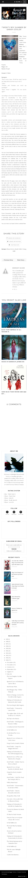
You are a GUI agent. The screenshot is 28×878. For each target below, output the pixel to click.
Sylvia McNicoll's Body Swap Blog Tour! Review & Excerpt (18, 586)
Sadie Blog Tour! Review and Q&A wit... (14, 392)
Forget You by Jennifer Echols (15, 743)
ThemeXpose (4, 874)
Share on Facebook (14, 238)
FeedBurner (17, 551)
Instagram (14, 514)
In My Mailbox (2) (11, 822)
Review (12, 249)
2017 (7, 644)
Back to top (21, 876)
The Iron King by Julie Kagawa (15, 705)
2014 (7, 651)
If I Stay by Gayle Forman (14, 814)
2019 (7, 639)
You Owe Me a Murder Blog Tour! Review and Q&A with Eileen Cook (17, 562)
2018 (7, 641)
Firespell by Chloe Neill (13, 796)
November (10, 664)
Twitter (7, 514)
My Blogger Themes (12, 872)
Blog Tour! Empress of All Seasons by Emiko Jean (17, 574)
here (24, 223)
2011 (7, 658)
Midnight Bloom (18, 268)
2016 (7, 646)
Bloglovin (20, 514)
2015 (7, 648)
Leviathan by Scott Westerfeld (15, 727)
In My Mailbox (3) (12, 730)
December (10, 662)
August (9, 671)
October (9, 667)
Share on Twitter (15, 241)
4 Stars (8, 249)
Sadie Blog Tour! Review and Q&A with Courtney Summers (18, 622)
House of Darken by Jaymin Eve (13, 361)
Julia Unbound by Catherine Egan (16, 597)
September (10, 669)
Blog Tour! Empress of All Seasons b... (11, 330)
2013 (7, 653)
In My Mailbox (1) (11, 846)
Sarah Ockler (18, 249)
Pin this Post (15, 244)
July (8, 674)
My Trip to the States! (13, 718)
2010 (7, 660)
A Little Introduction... (13, 854)
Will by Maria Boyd (12, 782)
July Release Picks (12, 686)
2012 (7, 655)
